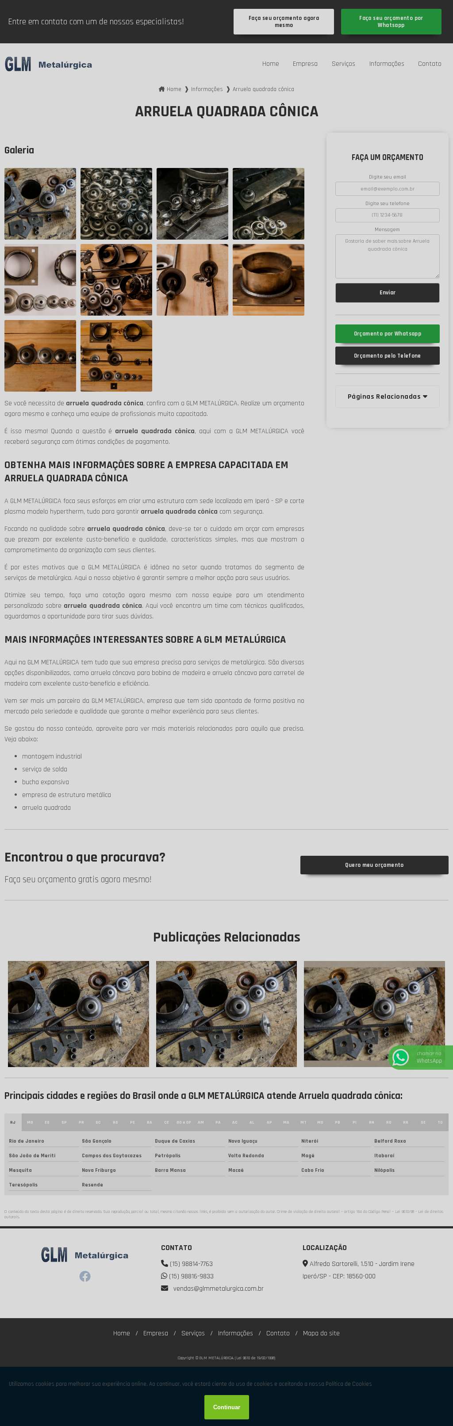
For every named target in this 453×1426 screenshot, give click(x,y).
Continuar (226, 1407)
